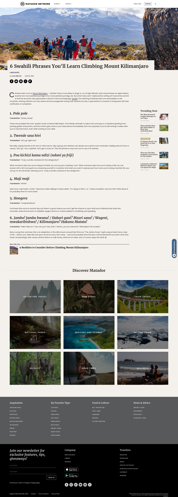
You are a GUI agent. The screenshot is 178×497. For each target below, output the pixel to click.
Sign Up (107, 256)
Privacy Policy (100, 261)
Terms (91, 261)
